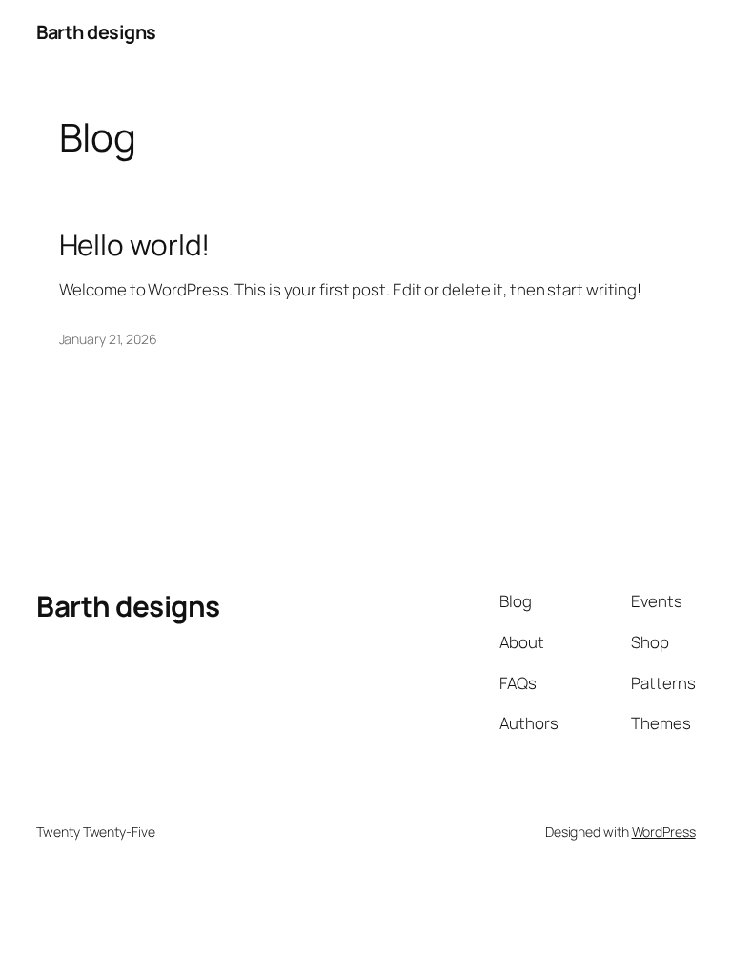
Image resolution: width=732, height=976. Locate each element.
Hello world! (135, 244)
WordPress (664, 832)
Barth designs (96, 32)
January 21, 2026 (108, 339)
